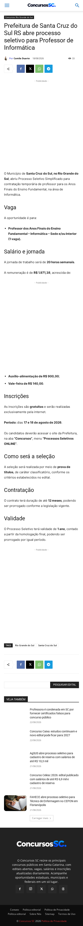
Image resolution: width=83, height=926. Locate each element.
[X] (30, 69)
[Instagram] (31, 889)
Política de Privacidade (57, 909)
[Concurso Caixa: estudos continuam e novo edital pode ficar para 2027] (15, 737)
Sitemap (49, 914)
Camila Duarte (22, 58)
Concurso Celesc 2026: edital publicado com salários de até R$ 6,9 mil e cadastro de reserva (54, 779)
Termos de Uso (66, 914)
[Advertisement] (41, 125)
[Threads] (63, 889)
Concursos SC (27, 921)
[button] (77, 5)
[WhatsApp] (39, 69)
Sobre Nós (35, 914)
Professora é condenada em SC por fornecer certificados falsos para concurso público (52, 713)
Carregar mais (40, 818)
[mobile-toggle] (6, 5)
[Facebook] (21, 69)
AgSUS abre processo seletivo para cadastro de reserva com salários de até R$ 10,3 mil (52, 757)
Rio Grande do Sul (24, 645)
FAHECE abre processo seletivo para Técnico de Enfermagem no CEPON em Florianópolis (54, 801)
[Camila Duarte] (6, 58)
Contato (14, 909)
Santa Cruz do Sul (47, 645)
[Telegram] (49, 69)
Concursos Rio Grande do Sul (19, 17)
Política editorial (32, 909)
